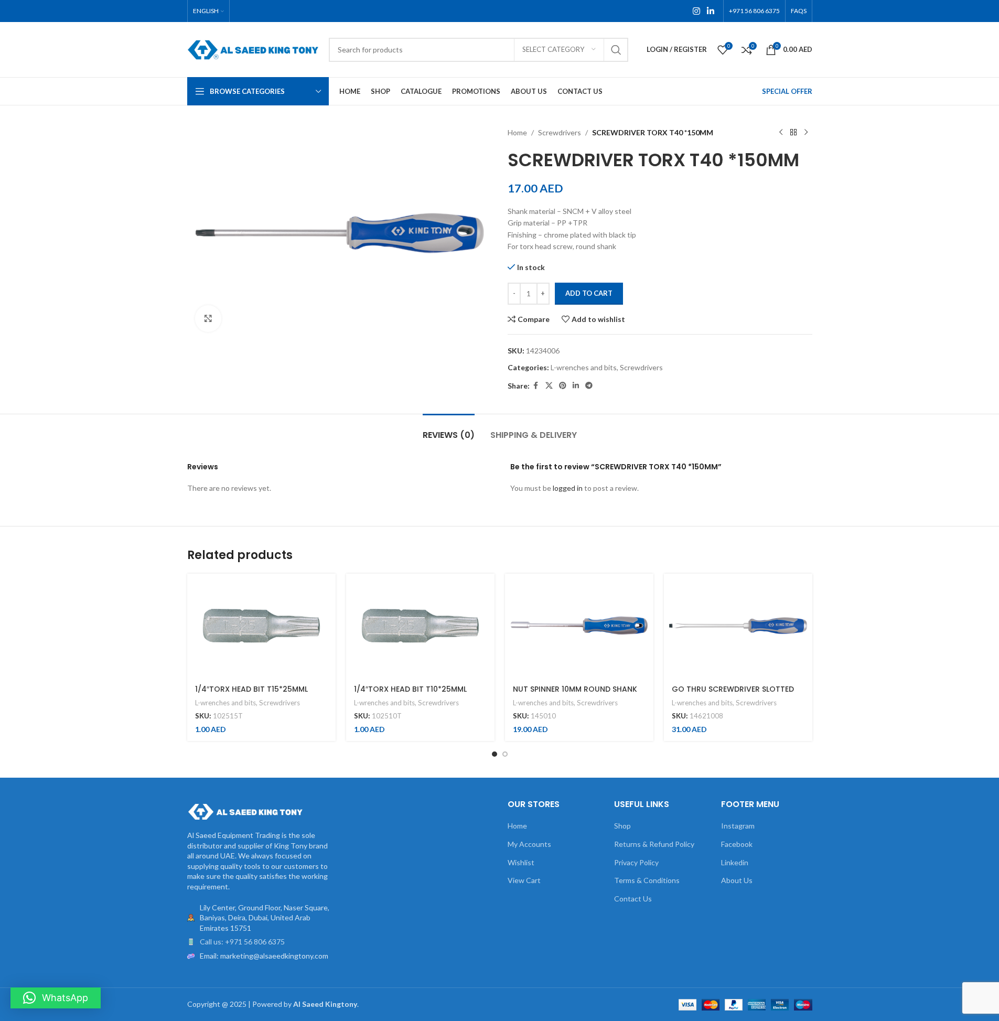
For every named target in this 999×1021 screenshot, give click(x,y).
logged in (568, 487)
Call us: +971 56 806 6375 (242, 941)
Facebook (737, 844)
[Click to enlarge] (208, 318)
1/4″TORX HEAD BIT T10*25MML (410, 689)
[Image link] (245, 811)
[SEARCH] (616, 50)
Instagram (738, 825)
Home (517, 132)
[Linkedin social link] (710, 11)
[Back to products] (793, 132)
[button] (55, 997)
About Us (737, 880)
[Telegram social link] (589, 386)
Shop (622, 825)
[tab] (449, 430)
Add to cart (589, 293)
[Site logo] (252, 48)
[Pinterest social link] (563, 386)
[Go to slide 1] (494, 754)
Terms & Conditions (647, 880)
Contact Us (633, 898)
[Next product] (806, 132)
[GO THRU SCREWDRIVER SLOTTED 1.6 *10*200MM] (738, 626)
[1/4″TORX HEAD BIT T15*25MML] (261, 626)
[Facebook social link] (536, 386)
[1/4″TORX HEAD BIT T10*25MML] (420, 626)
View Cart (524, 880)
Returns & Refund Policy (654, 844)
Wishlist (521, 862)
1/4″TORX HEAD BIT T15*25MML (251, 689)
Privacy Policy (636, 862)
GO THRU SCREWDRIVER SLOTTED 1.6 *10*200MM (733, 694)
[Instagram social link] (696, 11)
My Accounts (529, 844)
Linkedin (734, 862)
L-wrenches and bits (584, 367)
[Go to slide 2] (505, 754)
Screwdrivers (559, 132)
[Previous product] (781, 132)
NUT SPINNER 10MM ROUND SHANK (575, 689)
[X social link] (549, 386)
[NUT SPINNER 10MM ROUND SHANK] (579, 626)
